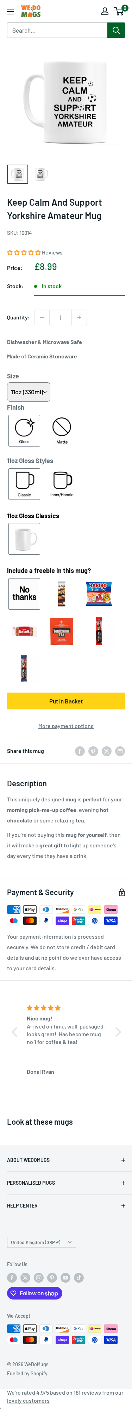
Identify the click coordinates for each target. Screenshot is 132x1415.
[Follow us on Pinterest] (52, 1278)
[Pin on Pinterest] (93, 750)
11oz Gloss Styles (30, 460)
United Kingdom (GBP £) (35, 1242)
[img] (67, 1008)
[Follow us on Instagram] (39, 1278)
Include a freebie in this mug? (49, 570)
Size (13, 376)
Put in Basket (66, 701)
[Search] (116, 30)
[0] (119, 11)
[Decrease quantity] (41, 317)
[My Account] (104, 11)
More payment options (66, 725)
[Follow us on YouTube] (65, 1278)
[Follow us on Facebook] (12, 1278)
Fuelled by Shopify (27, 1373)
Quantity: (18, 317)
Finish (15, 407)
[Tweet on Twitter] (107, 750)
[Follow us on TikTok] (79, 1278)
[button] (24, 252)
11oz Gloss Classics (33, 516)
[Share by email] (120, 750)
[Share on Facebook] (80, 750)
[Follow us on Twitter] (25, 1278)
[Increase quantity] (79, 317)
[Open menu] (10, 11)
